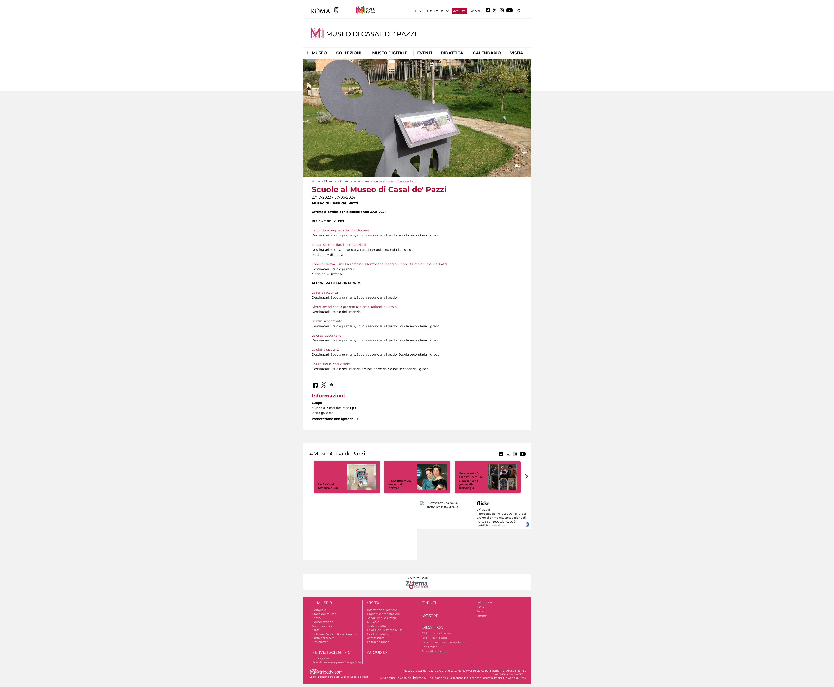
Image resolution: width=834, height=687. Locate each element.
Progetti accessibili (435, 651)
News (480, 606)
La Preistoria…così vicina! (331, 364)
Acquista (459, 11)
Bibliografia (320, 658)
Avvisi (480, 611)
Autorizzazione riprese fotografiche (337, 662)
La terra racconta (325, 292)
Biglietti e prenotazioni (383, 614)
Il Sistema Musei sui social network (400, 484)
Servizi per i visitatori (381, 618)
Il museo (317, 53)
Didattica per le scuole (354, 181)
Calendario (487, 53)
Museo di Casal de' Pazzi (371, 34)
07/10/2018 (501, 517)
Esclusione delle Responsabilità (448, 677)
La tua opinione (378, 642)
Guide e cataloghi (379, 634)
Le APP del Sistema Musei (328, 486)
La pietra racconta (325, 350)
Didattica (452, 53)
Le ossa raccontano (326, 335)
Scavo (316, 618)
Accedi (476, 11)
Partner (481, 615)
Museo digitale (389, 53)
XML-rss (520, 677)
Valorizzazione (322, 626)
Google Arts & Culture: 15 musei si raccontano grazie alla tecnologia (471, 480)
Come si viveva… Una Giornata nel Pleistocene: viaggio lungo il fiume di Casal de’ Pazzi (379, 264)
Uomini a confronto (327, 321)
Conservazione (322, 622)
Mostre (430, 615)
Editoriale (319, 610)
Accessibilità (376, 638)
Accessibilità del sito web (497, 677)
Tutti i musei (435, 11)
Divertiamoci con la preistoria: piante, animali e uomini (355, 307)
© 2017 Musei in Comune (395, 677)
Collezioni (348, 53)
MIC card (373, 622)
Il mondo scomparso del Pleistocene (340, 230)
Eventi (424, 53)
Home (316, 181)
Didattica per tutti (434, 637)
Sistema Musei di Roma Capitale (335, 634)
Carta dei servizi (323, 638)
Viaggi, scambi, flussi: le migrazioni (339, 245)
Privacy (421, 677)
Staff (315, 630)
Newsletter (320, 642)
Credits (474, 677)
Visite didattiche (378, 626)
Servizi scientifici (332, 652)
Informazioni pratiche (382, 610)
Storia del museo (324, 614)
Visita (516, 53)
